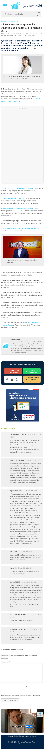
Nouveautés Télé (5, 21)
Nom (26, 686)
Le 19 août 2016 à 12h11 (23, 568)
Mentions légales (13, 736)
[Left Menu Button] (5, 5)
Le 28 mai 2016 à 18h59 (31, 491)
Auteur (27, 736)
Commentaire (5, 662)
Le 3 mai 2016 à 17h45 (33, 460)
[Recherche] (38, 14)
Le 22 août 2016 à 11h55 (29, 582)
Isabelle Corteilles (8, 35)
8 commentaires (31, 35)
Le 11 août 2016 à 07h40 (26, 552)
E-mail (27, 691)
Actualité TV (14, 21)
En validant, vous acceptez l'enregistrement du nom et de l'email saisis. (21, 695)
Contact (21, 736)
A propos (33, 736)
